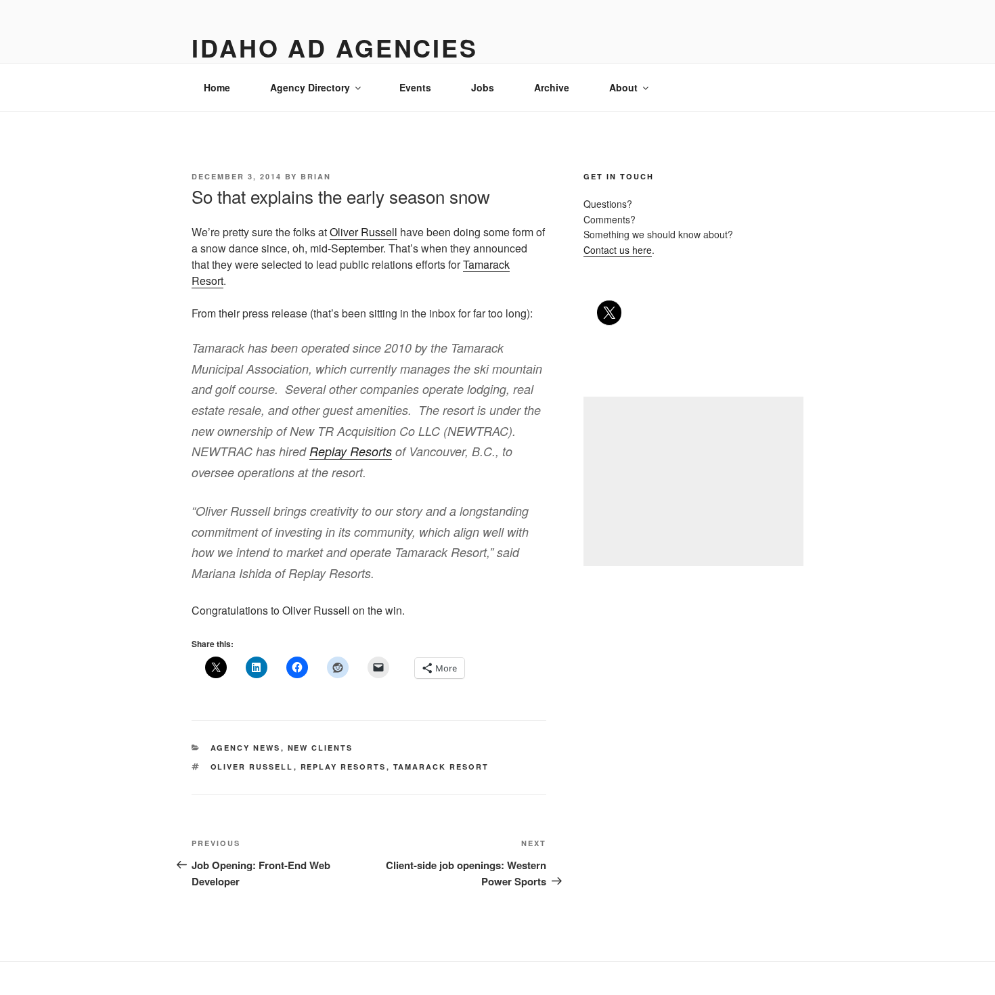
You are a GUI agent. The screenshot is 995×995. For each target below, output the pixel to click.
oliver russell (252, 766)
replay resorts (343, 766)
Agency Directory (310, 87)
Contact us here (617, 250)
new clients (320, 748)
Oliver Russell (363, 232)
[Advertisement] (693, 481)
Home (217, 87)
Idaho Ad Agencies (335, 47)
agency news (246, 748)
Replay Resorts (350, 451)
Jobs (482, 87)
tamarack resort (441, 766)
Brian (316, 176)
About (623, 87)
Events (415, 87)
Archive (551, 87)
